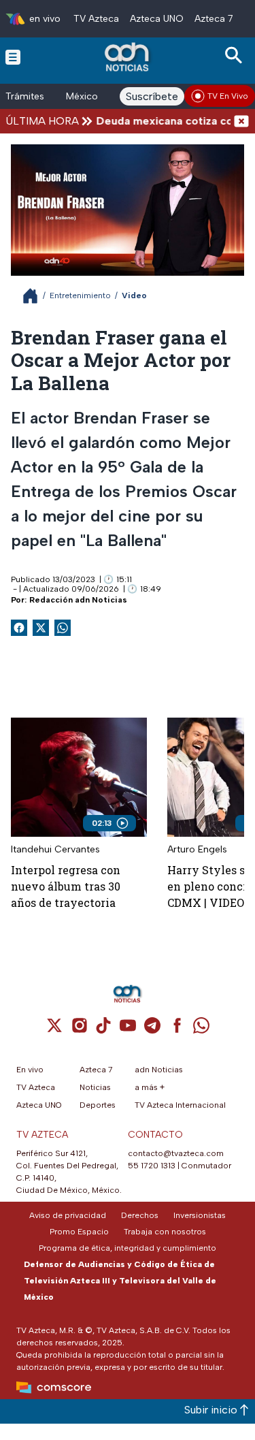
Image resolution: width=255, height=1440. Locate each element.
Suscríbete (152, 96)
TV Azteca (96, 19)
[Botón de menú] (12, 56)
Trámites (24, 96)
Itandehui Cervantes (55, 849)
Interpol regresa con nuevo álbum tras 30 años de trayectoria (65, 886)
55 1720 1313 (151, 1165)
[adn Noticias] (128, 56)
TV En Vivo (227, 96)
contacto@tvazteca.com (176, 1153)
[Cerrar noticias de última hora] (241, 120)
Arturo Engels (197, 849)
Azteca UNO (157, 19)
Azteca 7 (213, 19)
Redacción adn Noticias (78, 600)
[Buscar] (236, 55)
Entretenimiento (80, 295)
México (82, 96)
